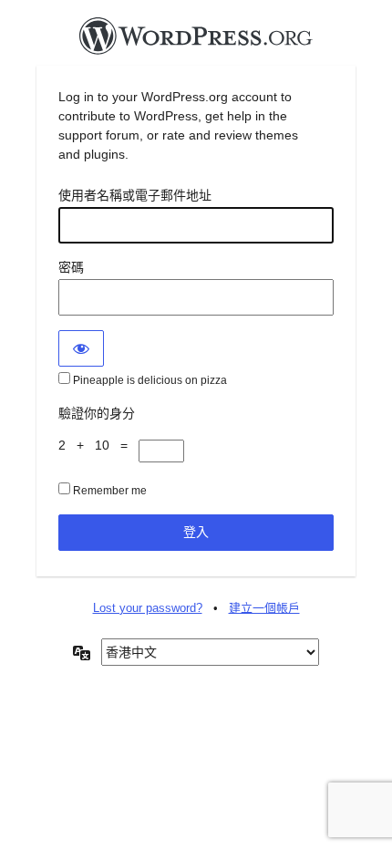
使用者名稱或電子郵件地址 (134, 195)
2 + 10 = (98, 445)
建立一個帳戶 (264, 608)
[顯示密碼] (81, 348)
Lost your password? (147, 608)
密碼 (71, 267)
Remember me (108, 490)
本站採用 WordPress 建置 (196, 41)
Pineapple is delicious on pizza (148, 380)
